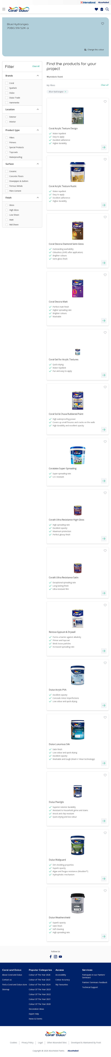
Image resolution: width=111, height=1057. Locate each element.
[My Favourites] (96, 9)
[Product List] (101, 9)
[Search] (107, 9)
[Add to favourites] (102, 23)
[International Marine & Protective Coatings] (88, 2)
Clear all (35, 66)
